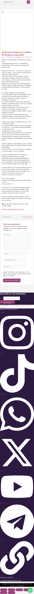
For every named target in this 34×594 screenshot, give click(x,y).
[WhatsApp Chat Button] (30, 590)
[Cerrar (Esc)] (27, 589)
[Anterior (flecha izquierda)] (3, 592)
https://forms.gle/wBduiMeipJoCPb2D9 (13, 209)
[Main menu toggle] (28, 2)
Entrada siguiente (27, 217)
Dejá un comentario (7, 57)
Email (1, 298)
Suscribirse (7, 303)
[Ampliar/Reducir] (3, 589)
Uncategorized (18, 57)
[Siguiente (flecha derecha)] (11, 592)
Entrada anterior (6, 217)
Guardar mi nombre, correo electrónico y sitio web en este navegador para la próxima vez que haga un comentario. (17, 273)
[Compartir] (19, 589)
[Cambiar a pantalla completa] (11, 589)
